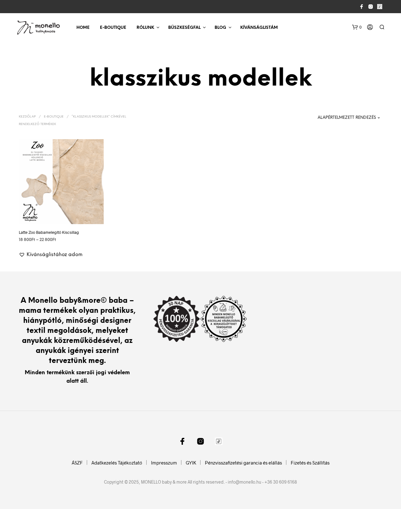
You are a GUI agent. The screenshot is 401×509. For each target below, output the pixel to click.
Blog (220, 28)
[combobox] (345, 117)
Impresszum (164, 462)
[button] (357, 27)
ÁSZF (77, 462)
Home (83, 28)
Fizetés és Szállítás (310, 462)
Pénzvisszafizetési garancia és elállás (243, 462)
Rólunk (145, 28)
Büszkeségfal (184, 28)
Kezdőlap (27, 116)
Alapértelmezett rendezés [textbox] (347, 118)
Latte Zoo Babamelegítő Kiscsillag (49, 232)
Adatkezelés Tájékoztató (116, 462)
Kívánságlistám (259, 28)
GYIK (191, 462)
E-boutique (113, 28)
